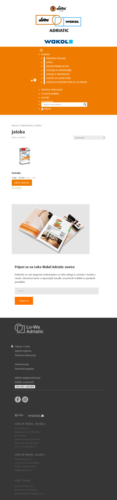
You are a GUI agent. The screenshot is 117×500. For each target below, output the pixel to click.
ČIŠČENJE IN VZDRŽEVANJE (58, 70)
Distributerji (47, 101)
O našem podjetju (50, 93)
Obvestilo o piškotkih (25, 386)
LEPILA (49, 62)
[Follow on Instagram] (25, 399)
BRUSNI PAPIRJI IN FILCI (57, 66)
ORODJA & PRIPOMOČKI (58, 74)
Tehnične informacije (51, 89)
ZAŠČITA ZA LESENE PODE (58, 78)
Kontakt (45, 97)
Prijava (47, 108)
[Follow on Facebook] (18, 399)
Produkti (45, 54)
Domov (15, 125)
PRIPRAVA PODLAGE (56, 58)
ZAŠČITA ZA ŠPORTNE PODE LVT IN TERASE (66, 82)
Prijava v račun (21, 346)
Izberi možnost (21, 182)
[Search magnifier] (85, 104)
